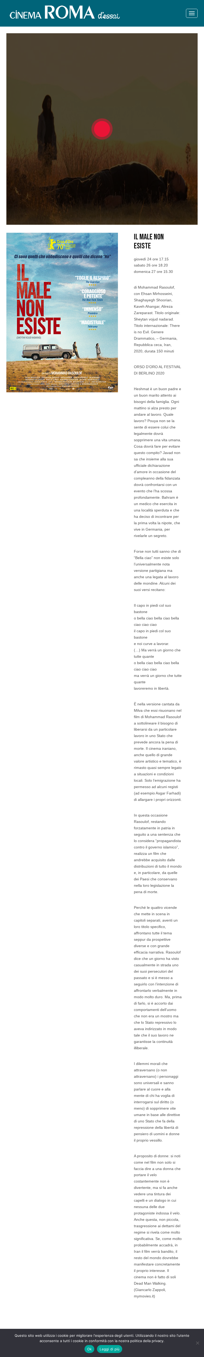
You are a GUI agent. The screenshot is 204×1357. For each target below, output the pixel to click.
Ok (89, 1349)
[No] (197, 1343)
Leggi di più (110, 1349)
